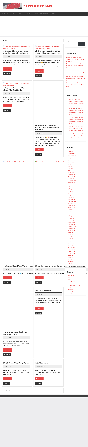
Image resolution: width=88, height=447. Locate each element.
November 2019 (72, 203)
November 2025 (72, 157)
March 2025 (71, 172)
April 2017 (70, 263)
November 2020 (72, 180)
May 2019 (70, 215)
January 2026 (71, 153)
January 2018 (71, 245)
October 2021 (71, 174)
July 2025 (70, 164)
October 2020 (71, 182)
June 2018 (70, 236)
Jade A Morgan (72, 99)
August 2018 (71, 232)
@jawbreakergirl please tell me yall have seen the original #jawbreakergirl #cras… (48, 52)
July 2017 (70, 257)
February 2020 (71, 197)
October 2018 (71, 228)
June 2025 (70, 166)
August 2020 (71, 186)
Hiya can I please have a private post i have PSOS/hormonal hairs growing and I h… (75, 72)
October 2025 (71, 159)
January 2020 (71, 199)
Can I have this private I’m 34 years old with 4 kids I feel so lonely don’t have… (75, 84)
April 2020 (70, 193)
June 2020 (70, 189)
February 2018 (71, 243)
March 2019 (71, 218)
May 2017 (70, 261)
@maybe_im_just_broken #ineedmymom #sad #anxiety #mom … (15, 333)
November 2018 (72, 226)
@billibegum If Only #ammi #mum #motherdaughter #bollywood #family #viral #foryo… (47, 127)
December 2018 (72, 224)
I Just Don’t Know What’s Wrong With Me (16, 363)
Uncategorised (71, 293)
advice (12, 14)
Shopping (29, 14)
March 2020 (71, 195)
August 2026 (71, 151)
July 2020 (70, 188)
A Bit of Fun (20, 14)
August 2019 (71, 209)
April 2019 (70, 216)
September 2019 (72, 207)
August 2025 (71, 162)
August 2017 (71, 255)
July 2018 (70, 234)
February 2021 (71, 178)
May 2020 (70, 191)
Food (69, 283)
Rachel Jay (71, 126)
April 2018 (70, 240)
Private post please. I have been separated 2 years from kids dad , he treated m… (75, 59)
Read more (7, 69)
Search (68, 41)
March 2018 (71, 242)
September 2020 (72, 184)
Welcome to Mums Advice (37, 6)
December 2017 (72, 247)
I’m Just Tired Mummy (42, 363)
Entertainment (71, 281)
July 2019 (70, 211)
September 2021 (72, 176)
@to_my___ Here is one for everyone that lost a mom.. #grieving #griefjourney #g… (60, 266)
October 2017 (71, 251)
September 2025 (72, 160)
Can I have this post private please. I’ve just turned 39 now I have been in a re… (75, 78)
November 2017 (72, 249)
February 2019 (71, 220)
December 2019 (72, 201)
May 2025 (70, 168)
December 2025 (72, 155)
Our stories (5, 14)
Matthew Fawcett (73, 117)
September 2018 (72, 230)
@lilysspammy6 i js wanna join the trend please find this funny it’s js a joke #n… (15, 52)
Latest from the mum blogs (42, 14)
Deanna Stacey (72, 108)
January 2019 (71, 222)
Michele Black (72, 133)
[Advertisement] (44, 26)
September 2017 (72, 253)
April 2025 (70, 170)
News (53, 14)
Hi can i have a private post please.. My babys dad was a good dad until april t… (74, 65)
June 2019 (70, 213)
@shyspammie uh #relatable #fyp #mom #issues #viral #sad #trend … (15, 89)
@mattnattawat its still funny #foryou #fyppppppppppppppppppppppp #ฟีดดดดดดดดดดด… (32, 266)
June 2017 (70, 259)
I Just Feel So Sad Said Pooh (43, 291)
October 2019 (71, 205)
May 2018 (70, 238)
